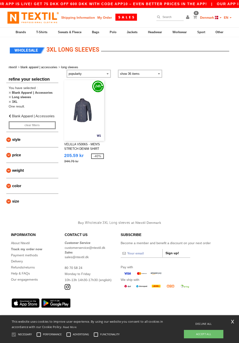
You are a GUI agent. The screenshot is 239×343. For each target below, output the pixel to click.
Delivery (17, 261)
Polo (113, 32)
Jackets (132, 32)
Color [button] (16, 186)
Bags (95, 32)
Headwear (155, 32)
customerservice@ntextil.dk (85, 248)
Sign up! (172, 253)
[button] (188, 17)
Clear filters (32, 125)
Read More (70, 327)
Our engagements (24, 279)
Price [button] (16, 155)
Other (219, 32)
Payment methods (24, 255)
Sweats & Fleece (69, 32)
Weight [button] (18, 170)
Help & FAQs (20, 273)
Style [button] (16, 140)
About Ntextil (20, 243)
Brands (21, 32)
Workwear (179, 32)
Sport (201, 32)
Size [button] (15, 201)
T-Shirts (41, 32)
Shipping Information (78, 17)
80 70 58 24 (73, 268)
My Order (104, 17)
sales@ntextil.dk (77, 257)
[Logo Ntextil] (33, 18)
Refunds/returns (23, 267)
